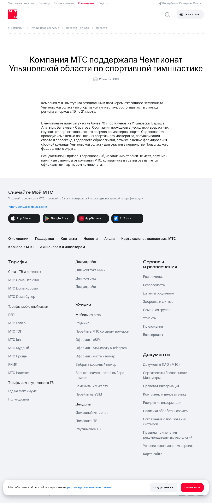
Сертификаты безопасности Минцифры (165, 375)
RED (11, 314)
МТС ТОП (15, 331)
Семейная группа (156, 310)
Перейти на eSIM (89, 394)
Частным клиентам (21, 3)
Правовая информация (161, 386)
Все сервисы (153, 334)
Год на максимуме (22, 391)
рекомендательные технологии (89, 487)
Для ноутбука (86, 278)
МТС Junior (16, 339)
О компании (86, 3)
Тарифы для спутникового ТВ (31, 382)
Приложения (153, 326)
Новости (91, 238)
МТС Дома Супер (21, 296)
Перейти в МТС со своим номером (103, 331)
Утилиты (150, 318)
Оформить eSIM (88, 339)
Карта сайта (152, 454)
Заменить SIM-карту (92, 386)
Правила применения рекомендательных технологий (167, 435)
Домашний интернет (92, 412)
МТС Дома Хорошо (23, 288)
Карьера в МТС (21, 247)
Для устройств (87, 261)
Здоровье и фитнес (158, 301)
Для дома (83, 404)
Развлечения (153, 276)
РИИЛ (12, 364)
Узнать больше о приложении (27, 207)
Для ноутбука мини (90, 270)
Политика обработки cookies (165, 411)
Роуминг (82, 323)
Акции (109, 238)
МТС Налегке (18, 372)
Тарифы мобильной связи (28, 306)
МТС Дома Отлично (23, 280)
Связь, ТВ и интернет (24, 271)
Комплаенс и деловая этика (165, 394)
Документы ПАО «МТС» (161, 364)
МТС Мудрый (18, 348)
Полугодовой (18, 399)
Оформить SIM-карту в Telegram (101, 348)
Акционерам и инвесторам (62, 247)
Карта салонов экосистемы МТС (148, 238)
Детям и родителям (158, 293)
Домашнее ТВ (86, 421)
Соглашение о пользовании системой (164, 422)
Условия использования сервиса (168, 445)
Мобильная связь (89, 314)
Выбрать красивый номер (96, 364)
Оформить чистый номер (95, 356)
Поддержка (44, 238)
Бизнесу (44, 3)
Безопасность (154, 285)
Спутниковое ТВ (88, 429)
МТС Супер (17, 323)
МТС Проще (17, 356)
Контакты (69, 238)
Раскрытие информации (162, 402)
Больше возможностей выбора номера (100, 375)
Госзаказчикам (64, 3)
